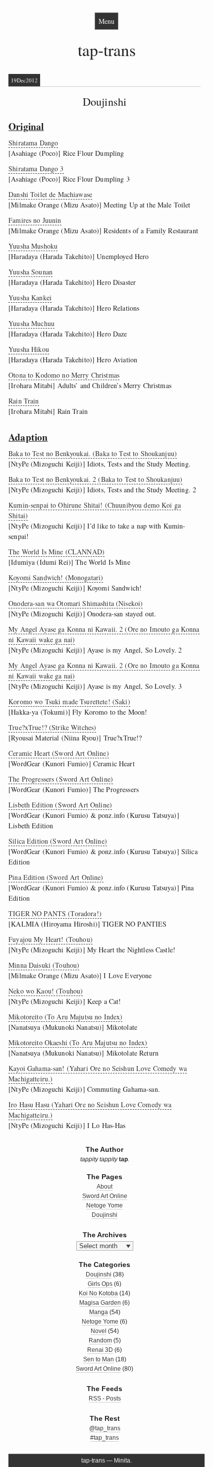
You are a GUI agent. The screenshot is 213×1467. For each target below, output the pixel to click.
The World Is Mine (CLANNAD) (56, 551)
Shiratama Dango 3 (35, 168)
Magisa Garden (100, 1302)
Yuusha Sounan (30, 271)
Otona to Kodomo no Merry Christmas (63, 375)
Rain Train (23, 400)
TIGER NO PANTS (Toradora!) (55, 913)
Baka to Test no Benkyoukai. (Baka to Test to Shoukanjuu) (92, 453)
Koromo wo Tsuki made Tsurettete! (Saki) (69, 701)
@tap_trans (104, 1428)
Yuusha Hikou (28, 349)
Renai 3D (100, 1349)
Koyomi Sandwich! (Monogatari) (55, 577)
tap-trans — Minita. (106, 1460)
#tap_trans (104, 1437)
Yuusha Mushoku (32, 246)
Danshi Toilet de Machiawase (50, 194)
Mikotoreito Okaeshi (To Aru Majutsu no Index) (77, 1042)
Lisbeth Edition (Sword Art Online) (60, 804)
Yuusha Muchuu (31, 323)
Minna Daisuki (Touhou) (43, 965)
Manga (98, 1312)
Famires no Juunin (34, 220)
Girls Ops (100, 1283)
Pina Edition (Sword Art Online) (55, 877)
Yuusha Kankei (30, 297)
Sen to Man (98, 1359)
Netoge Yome (104, 1205)
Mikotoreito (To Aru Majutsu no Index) (65, 1016)
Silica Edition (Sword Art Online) (57, 841)
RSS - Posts (105, 1398)
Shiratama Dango (33, 142)
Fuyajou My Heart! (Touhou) (50, 939)
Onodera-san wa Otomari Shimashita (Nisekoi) (75, 603)
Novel (98, 1331)
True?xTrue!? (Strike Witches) (52, 727)
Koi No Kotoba (98, 1293)
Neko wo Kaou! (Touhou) (45, 991)
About (104, 1186)
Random (100, 1340)
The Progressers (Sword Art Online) (60, 779)
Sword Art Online (104, 1196)
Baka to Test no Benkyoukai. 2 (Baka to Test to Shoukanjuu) (95, 479)
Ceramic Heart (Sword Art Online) (58, 753)
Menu (106, 21)
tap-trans (107, 50)
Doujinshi (104, 101)
